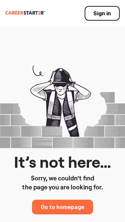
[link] (25, 12)
